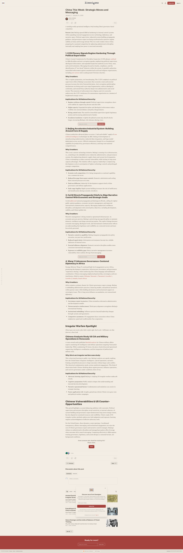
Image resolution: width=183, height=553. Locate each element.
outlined (113, 59)
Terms (14, 551)
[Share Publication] (165, 3)
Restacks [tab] (75, 473)
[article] (91, 524)
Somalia (75, 278)
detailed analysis (91, 342)
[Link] (63, 54)
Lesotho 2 (68, 278)
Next (113, 463)
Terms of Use (98, 509)
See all (68, 531)
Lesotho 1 (109, 276)
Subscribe (171, 3)
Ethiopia (87, 276)
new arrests (75, 73)
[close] (105, 488)
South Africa (82, 278)
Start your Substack (89, 551)
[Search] (162, 3)
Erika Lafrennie (72, 18)
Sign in (178, 3)
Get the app (97, 551)
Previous (71, 463)
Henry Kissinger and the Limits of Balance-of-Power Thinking (82, 521)
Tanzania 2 (101, 276)
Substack (168, 551)
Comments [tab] (68, 473)
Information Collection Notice (91, 511)
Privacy (10, 551)
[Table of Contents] (2, 276)
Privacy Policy (102, 511)
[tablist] (71, 473)
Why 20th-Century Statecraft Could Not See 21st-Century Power (81, 524)
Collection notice (19, 551)
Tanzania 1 (93, 276)
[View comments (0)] (71, 22)
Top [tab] (67, 491)
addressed (73, 201)
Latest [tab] (70, 491)
